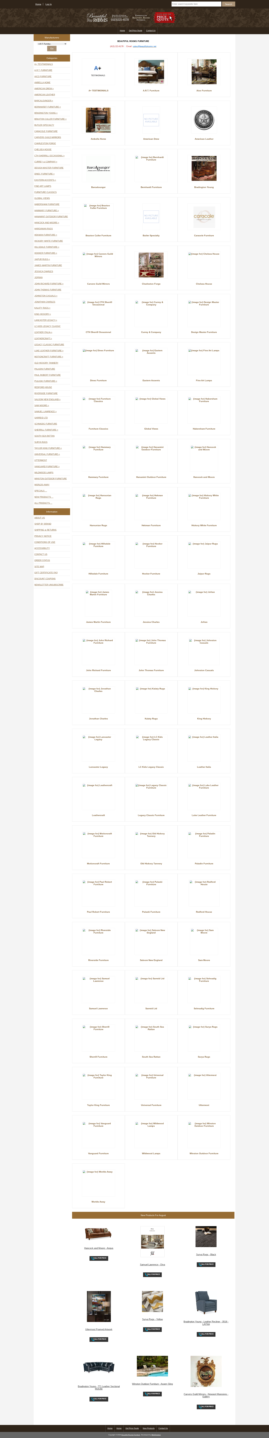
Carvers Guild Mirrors (47, 137)
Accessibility (42, 548)
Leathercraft (98, 815)
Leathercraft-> (43, 338)
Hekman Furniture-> (45, 235)
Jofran (38, 277)
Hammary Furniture (98, 477)
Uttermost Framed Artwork (98, 1329)
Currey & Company (151, 332)
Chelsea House (43, 149)
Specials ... (40, 491)
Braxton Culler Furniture (98, 235)
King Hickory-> (42, 314)
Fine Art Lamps (42, 186)
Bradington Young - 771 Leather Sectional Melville (99, 1387)
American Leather (44, 95)
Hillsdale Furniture (98, 573)
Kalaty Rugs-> (42, 308)
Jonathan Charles (44, 302)
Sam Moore (204, 960)
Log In (48, 4)
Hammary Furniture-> (46, 210)
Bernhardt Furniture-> (47, 107)
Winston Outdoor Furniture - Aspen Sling (152, 1384)
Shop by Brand (42, 524)
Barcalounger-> (43, 101)
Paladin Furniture (44, 369)
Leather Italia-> (43, 332)
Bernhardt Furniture (151, 187)
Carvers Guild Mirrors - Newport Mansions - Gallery (206, 1395)
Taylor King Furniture (98, 1105)
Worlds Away (42, 485)
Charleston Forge (45, 143)
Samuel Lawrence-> (45, 411)
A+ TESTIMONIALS (43, 64)
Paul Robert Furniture (47, 375)
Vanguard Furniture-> (47, 466)
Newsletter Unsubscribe (49, 585)
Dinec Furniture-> (44, 174)
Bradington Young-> (46, 113)
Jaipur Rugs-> (42, 259)
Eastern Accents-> (45, 180)
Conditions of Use (44, 542)
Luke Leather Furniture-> (49, 351)
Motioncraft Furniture (98, 863)
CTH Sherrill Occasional (98, 332)
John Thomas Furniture (47, 290)
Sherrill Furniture (98, 1057)
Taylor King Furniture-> (48, 448)
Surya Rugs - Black (206, 1254)
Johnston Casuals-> (45, 296)
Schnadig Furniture (45, 424)
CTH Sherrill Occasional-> (49, 156)
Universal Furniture (151, 1105)
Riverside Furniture (46, 393)
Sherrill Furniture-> (46, 430)
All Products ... (43, 503)
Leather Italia (204, 767)
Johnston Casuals (204, 670)
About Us (39, 518)
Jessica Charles (43, 271)
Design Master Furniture (49, 168)
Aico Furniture (43, 76)
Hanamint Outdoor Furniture (51, 216)
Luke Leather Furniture (204, 815)
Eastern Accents (151, 380)
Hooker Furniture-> (45, 253)
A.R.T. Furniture (43, 70)
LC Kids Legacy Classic (47, 326)
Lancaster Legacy (98, 767)
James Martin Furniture (48, 265)
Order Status (42, 560)
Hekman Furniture (151, 525)
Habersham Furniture (46, 204)
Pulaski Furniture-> (45, 381)
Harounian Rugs (43, 229)
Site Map (39, 566)
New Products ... (43, 497)
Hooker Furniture (151, 573)
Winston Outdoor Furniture (50, 479)
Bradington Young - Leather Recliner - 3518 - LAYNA (206, 1322)
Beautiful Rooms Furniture (130, 1435)
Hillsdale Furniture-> (46, 247)
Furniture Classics (45, 192)
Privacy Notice (43, 536)
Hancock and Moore (204, 477)
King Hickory (204, 718)
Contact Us (151, 31)
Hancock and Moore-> (46, 223)
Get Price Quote (135, 31)
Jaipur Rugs (204, 573)
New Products (149, 1428)
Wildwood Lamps (43, 472)
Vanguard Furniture (98, 1153)
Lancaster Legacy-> (45, 320)
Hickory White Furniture (48, 241)
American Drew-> (44, 88)
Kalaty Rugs (151, 718)
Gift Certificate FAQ (46, 573)
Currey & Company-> (45, 162)
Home (38, 4)
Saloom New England (151, 960)
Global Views (42, 198)
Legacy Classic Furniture (49, 344)
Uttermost (40, 460)
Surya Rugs (40, 442)
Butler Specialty (44, 125)
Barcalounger (98, 187)
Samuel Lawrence (98, 1008)
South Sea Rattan (44, 436)
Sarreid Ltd (41, 418)
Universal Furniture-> (47, 454)
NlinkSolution (156, 1435)
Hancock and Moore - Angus (98, 1248)
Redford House (43, 387)
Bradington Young (204, 187)
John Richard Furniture (98, 670)
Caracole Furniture (46, 131)
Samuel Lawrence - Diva (152, 1264)
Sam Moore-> (41, 405)
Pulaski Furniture (151, 912)
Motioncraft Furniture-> (48, 357)
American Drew (151, 139)
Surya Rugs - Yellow (152, 1319)
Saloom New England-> (47, 399)
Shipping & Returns (45, 530)
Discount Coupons (45, 579)
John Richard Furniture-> (49, 284)
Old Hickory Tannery (46, 363)
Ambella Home (42, 82)
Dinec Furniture (98, 380)
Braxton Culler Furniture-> (50, 119)
